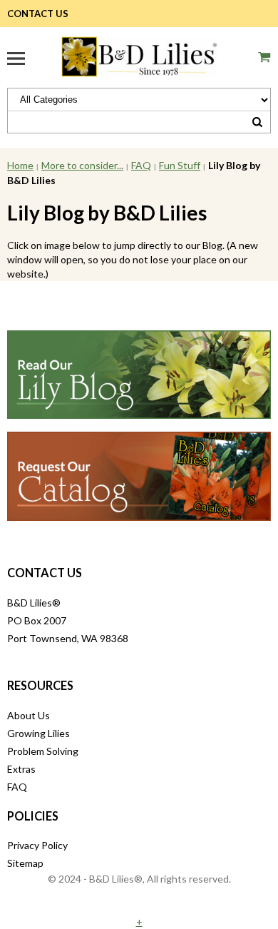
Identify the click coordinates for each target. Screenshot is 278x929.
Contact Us (37, 13)
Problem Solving (42, 751)
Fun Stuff (179, 165)
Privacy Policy (37, 845)
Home (20, 165)
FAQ (141, 165)
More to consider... (82, 165)
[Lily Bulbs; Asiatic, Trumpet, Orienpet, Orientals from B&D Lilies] (139, 55)
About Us (28, 715)
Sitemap (25, 863)
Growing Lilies (38, 733)
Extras (21, 769)
